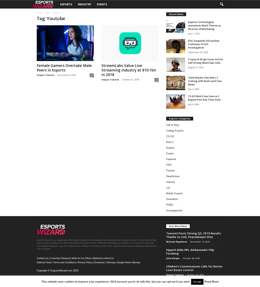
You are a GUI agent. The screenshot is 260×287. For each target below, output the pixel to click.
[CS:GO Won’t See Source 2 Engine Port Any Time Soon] (175, 101)
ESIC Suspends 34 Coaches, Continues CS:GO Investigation (204, 44)
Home (39, 12)
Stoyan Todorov (45, 75)
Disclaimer (99, 262)
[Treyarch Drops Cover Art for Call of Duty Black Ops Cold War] (175, 65)
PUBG (169, 204)
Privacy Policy (85, 262)
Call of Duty (172, 125)
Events (102, 4)
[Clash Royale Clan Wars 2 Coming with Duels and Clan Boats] (175, 83)
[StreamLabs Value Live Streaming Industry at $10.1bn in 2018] (130, 43)
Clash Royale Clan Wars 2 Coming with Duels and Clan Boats (205, 81)
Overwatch (172, 199)
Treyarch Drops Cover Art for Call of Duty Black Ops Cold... (205, 61)
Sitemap (111, 262)
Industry (84, 4)
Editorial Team (44, 262)
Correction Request (60, 258)
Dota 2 (169, 142)
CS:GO (170, 136)
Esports (66, 4)
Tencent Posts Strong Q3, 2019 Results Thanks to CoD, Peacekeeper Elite (193, 235)
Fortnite (170, 170)
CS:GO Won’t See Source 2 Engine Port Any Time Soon (204, 97)
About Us (109, 258)
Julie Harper (173, 258)
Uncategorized (174, 210)
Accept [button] (197, 281)
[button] (221, 4)
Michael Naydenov (176, 241)
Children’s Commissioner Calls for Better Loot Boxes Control (194, 268)
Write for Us (78, 258)
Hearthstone (172, 176)
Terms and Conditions (64, 262)
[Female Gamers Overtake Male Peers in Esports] (65, 43)
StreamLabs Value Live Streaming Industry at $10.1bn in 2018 (128, 70)
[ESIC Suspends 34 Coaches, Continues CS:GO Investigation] (175, 46)
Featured (171, 159)
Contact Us (42, 258)
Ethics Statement (94, 258)
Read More (211, 281)
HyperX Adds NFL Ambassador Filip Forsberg (190, 251)
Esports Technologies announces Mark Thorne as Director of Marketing (204, 25)
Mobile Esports (174, 193)
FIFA (168, 164)
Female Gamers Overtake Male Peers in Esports (64, 68)
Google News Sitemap (128, 262)
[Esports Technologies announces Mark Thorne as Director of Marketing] (175, 27)
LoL (168, 187)
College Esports (175, 130)
